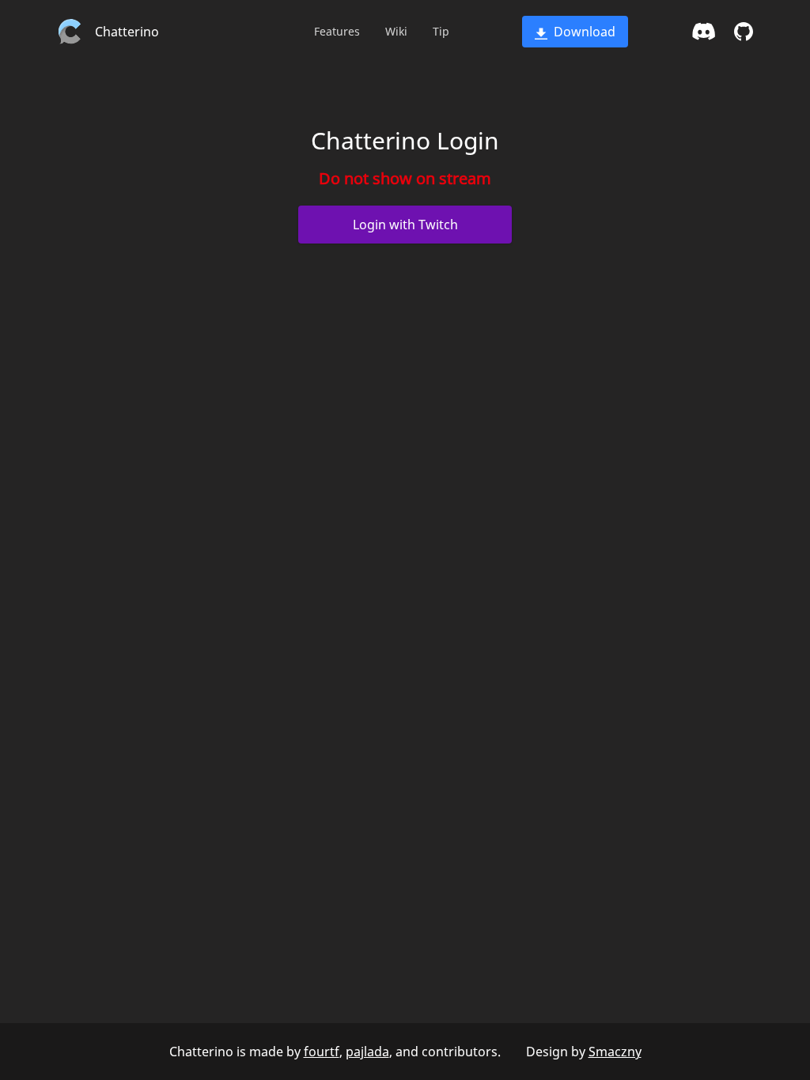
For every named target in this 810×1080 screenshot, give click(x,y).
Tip (441, 31)
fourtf (321, 1051)
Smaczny (615, 1051)
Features (337, 31)
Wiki (396, 31)
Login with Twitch (405, 224)
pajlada (367, 1051)
